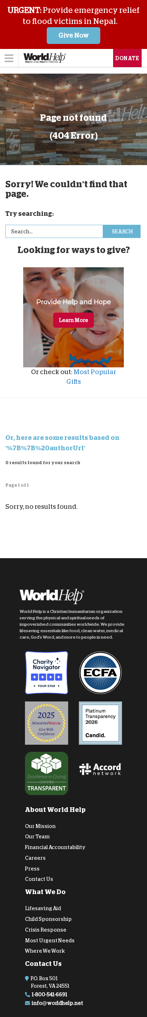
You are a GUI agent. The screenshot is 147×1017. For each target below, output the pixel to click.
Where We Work (45, 950)
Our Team (37, 836)
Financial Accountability (55, 847)
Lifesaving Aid (43, 908)
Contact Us (39, 879)
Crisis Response (45, 929)
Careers (35, 857)
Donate (127, 58)
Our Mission (40, 825)
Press (32, 868)
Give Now (74, 35)
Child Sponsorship (48, 919)
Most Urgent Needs (50, 940)
